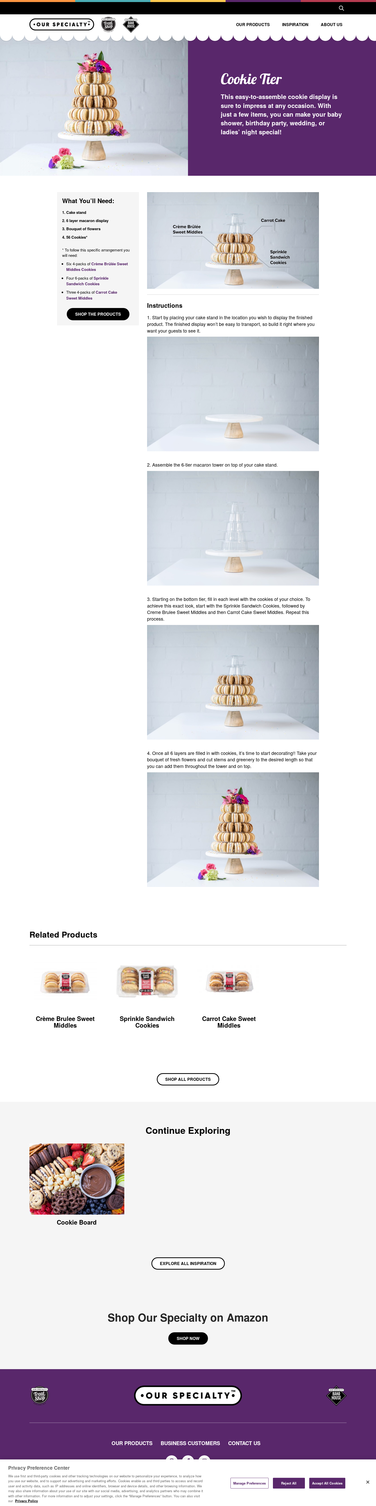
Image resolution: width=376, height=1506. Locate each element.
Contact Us (244, 1443)
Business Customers (190, 1443)
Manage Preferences (249, 1483)
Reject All (288, 1483)
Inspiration (295, 24)
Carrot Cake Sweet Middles (91, 295)
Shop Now (188, 1338)
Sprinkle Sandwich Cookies (87, 281)
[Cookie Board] (76, 1179)
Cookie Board (77, 1222)
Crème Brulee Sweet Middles (65, 1021)
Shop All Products (188, 1079)
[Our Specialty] (61, 24)
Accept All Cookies (327, 1483)
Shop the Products (98, 314)
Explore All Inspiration (188, 1263)
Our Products (253, 24)
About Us (331, 24)
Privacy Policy (26, 1500)
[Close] (367, 1482)
